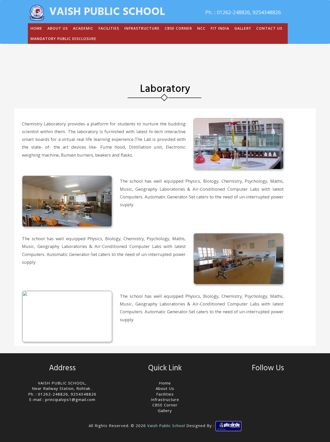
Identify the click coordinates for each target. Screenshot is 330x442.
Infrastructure (165, 399)
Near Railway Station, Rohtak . (62, 388)
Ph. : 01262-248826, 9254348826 (62, 394)
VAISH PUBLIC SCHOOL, (62, 382)
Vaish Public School (166, 425)
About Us (165, 388)
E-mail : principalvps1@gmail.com (62, 399)
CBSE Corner (165, 404)
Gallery (165, 410)
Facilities (165, 394)
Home (165, 382)
